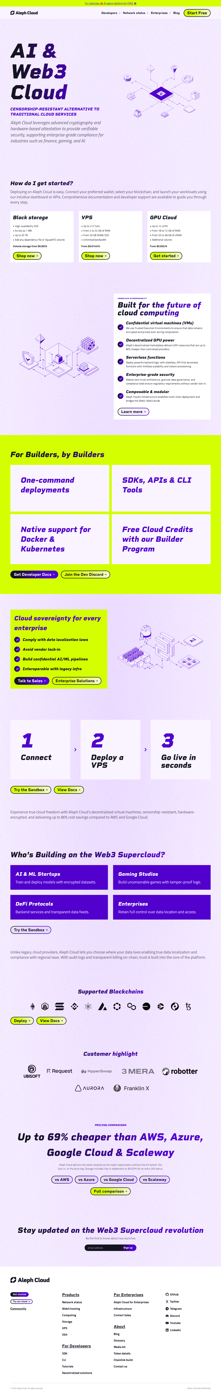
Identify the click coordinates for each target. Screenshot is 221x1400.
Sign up (128, 1247)
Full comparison (109, 1191)
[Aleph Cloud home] (24, 13)
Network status (134, 13)
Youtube (175, 1323)
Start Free (197, 13)
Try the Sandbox (29, 789)
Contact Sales (122, 1315)
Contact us (120, 1366)
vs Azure (86, 1179)
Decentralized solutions (77, 1373)
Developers (109, 13)
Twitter (174, 1301)
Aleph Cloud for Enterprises (131, 1302)
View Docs (67, 789)
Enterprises (159, 13)
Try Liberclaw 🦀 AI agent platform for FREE (109, 3)
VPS (64, 1328)
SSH (64, 1334)
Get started (165, 255)
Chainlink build (123, 1360)
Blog (176, 13)
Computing (69, 1315)
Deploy (20, 1020)
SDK (64, 1353)
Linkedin (175, 1330)
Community (18, 1308)
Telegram (176, 1308)
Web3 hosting (71, 1308)
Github (174, 1294)
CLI (64, 1360)
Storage (67, 1321)
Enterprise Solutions (75, 680)
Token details (122, 1353)
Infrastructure (123, 1308)
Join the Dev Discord (83, 574)
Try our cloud (20, 1301)
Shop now (26, 255)
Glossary (119, 1340)
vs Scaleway (154, 1179)
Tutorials (67, 1366)
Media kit (120, 1347)
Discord (175, 1316)
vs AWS (62, 1179)
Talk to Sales (30, 680)
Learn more (132, 411)
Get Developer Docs (32, 574)
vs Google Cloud (119, 1179)
